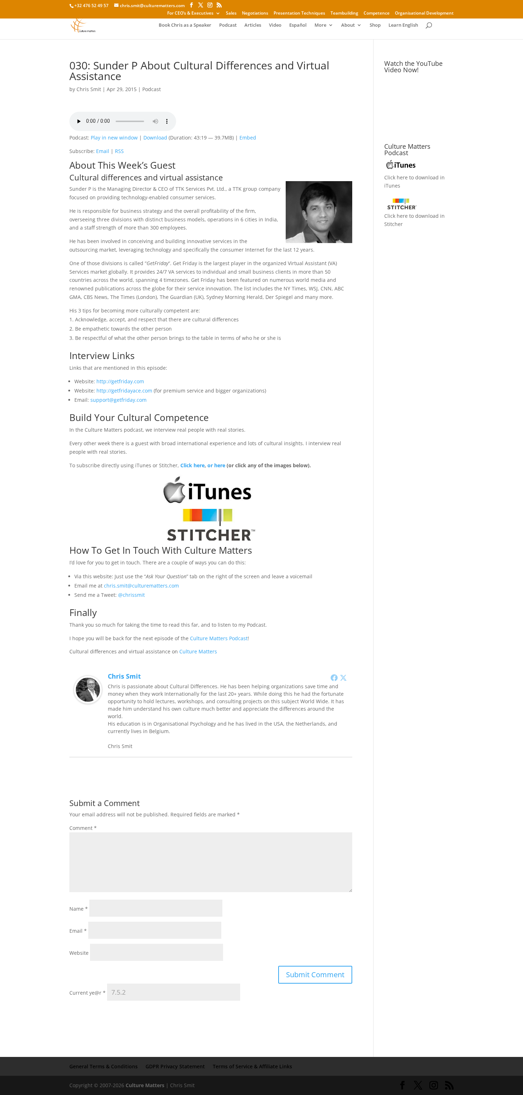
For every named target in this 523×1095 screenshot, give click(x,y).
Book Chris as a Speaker (185, 25)
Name (78, 908)
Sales (231, 13)
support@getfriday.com (118, 399)
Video (275, 25)
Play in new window (114, 137)
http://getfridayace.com (124, 390)
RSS (119, 151)
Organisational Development (424, 13)
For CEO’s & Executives (190, 13)
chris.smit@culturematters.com (141, 585)
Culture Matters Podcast (219, 638)
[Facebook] (334, 677)
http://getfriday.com (120, 381)
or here (216, 465)
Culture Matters (198, 651)
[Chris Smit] (88, 699)
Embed (247, 137)
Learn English (403, 25)
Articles (252, 25)
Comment (83, 828)
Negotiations (255, 13)
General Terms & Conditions (103, 1066)
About (348, 25)
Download (155, 137)
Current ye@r (87, 992)
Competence (377, 13)
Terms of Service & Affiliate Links (252, 1066)
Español (298, 25)
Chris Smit (88, 89)
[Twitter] (343, 677)
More (320, 25)
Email (102, 151)
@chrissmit (131, 594)
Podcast (228, 25)
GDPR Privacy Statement (175, 1066)
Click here (192, 465)
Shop (375, 25)
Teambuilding (344, 13)
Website (79, 952)
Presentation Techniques (299, 13)
